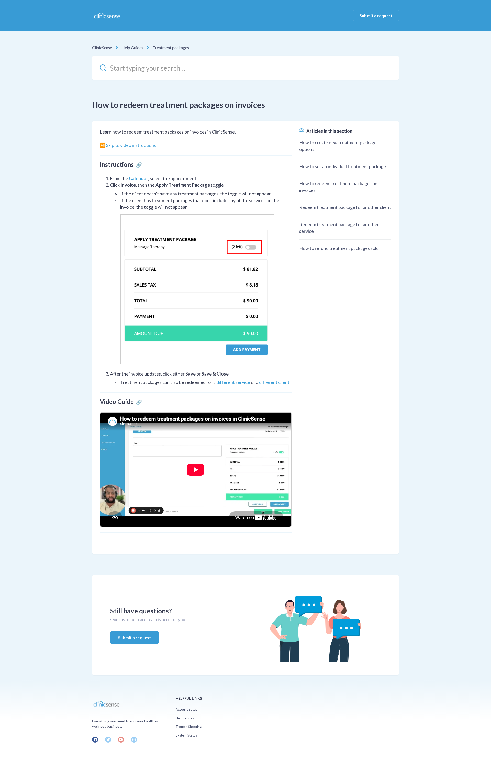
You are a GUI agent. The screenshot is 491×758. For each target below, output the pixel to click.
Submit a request (376, 15)
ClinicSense (102, 47)
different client (274, 382)
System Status (186, 735)
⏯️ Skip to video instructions (128, 145)
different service (233, 382)
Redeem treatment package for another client (345, 207)
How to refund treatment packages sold (339, 248)
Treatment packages (171, 47)
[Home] (106, 15)
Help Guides (132, 47)
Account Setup (186, 709)
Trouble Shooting (189, 726)
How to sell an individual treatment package (342, 166)
